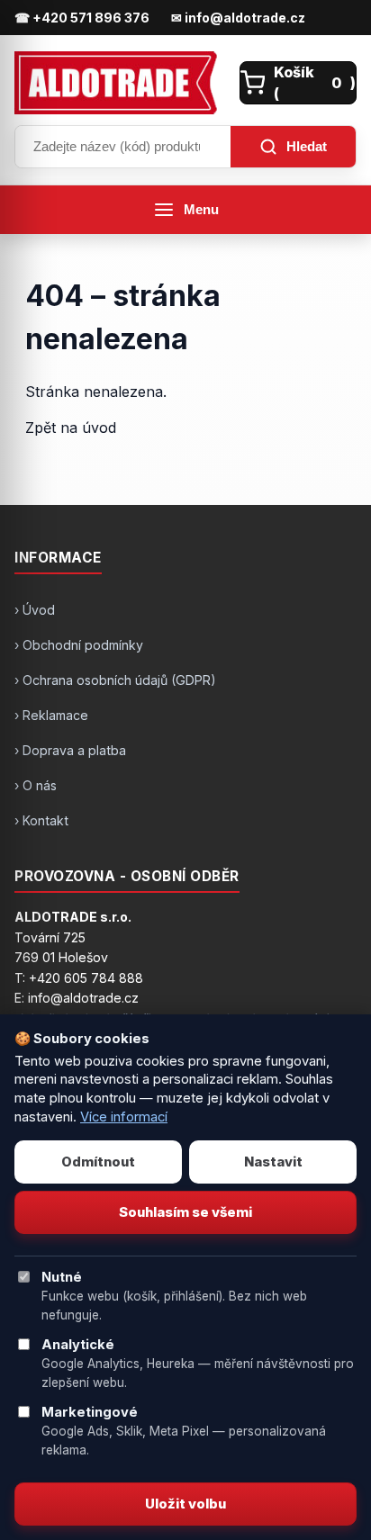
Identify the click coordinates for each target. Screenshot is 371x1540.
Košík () (315, 83)
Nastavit (273, 1162)
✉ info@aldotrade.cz (238, 17)
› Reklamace (51, 715)
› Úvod (34, 609)
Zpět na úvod (70, 428)
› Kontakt (41, 820)
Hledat (306, 146)
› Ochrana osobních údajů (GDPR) (115, 680)
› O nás (35, 785)
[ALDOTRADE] (121, 82)
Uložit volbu (185, 1504)
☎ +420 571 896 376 (81, 17)
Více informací (123, 1117)
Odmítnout (98, 1162)
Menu (201, 210)
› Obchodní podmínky (78, 645)
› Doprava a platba (70, 750)
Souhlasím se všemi (185, 1212)
